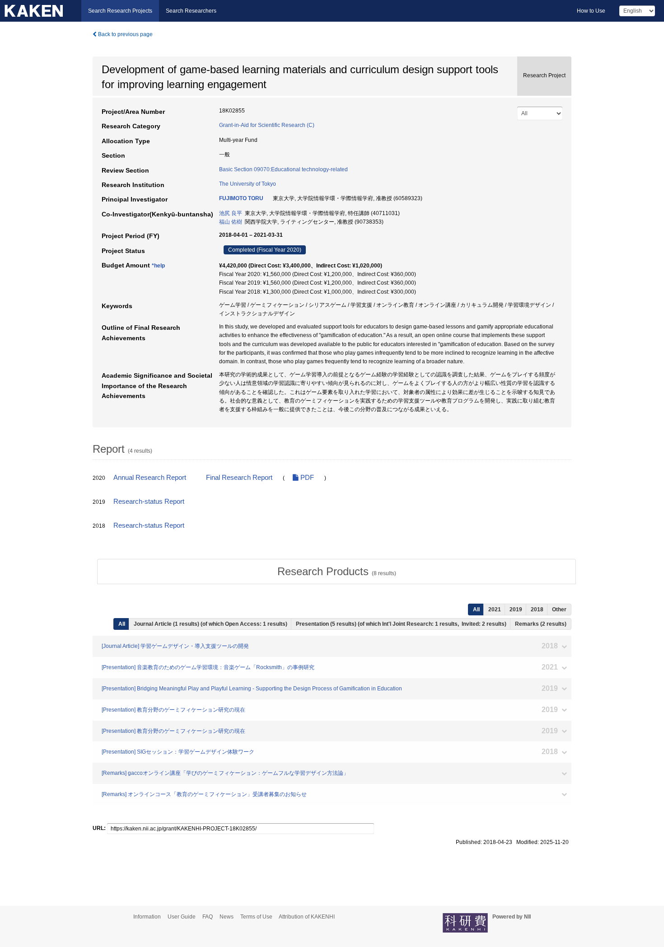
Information (147, 917)
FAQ (207, 917)
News (227, 917)
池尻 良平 (230, 213)
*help (158, 266)
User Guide (182, 917)
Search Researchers (191, 11)
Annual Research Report (149, 477)
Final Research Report (239, 477)
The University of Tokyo (247, 184)
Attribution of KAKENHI (307, 917)
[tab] (336, 571)
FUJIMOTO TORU (241, 198)
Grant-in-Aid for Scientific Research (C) (266, 125)
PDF (306, 477)
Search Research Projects (120, 11)
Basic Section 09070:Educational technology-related (283, 169)
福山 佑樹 (230, 222)
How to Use (591, 11)
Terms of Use (256, 917)
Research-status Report (148, 501)
